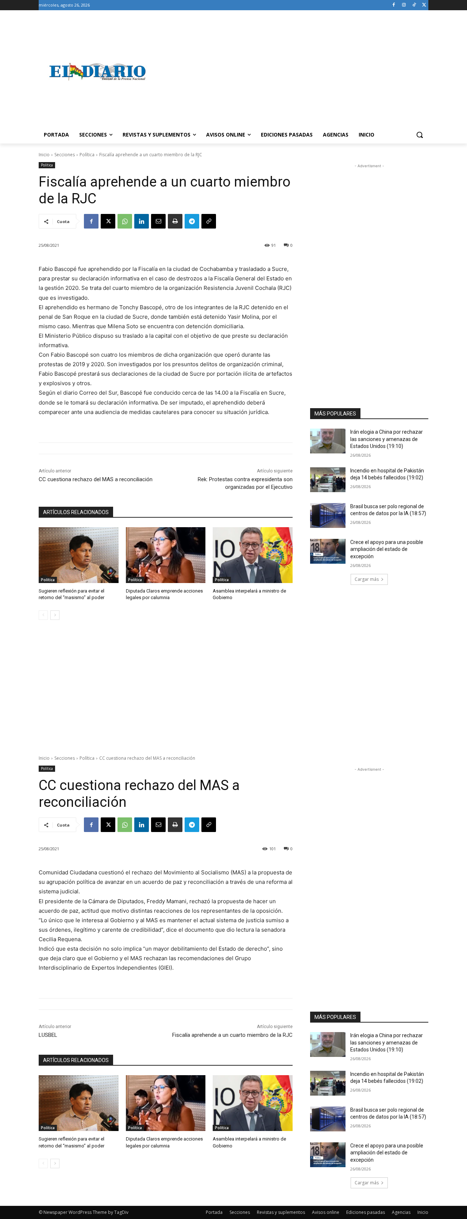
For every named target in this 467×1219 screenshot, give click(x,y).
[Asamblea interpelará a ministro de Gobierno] (253, 555)
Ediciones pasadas (365, 1212)
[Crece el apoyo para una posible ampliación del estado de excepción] (328, 551)
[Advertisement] (291, 71)
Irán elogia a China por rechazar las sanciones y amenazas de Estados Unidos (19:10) (386, 439)
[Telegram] (192, 221)
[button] (419, 134)
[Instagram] (404, 5)
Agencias (401, 1212)
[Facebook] (394, 5)
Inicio (44, 155)
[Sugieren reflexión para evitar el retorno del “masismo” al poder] (79, 555)
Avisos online (325, 1212)
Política (87, 155)
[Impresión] (175, 221)
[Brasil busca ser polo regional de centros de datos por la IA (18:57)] (328, 515)
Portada (214, 1212)
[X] (424, 5)
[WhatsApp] (124, 221)
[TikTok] (414, 5)
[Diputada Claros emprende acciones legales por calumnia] (166, 555)
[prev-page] (43, 615)
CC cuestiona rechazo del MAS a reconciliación (96, 479)
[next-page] (54, 615)
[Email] (158, 221)
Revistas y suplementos (281, 1212)
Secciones (64, 155)
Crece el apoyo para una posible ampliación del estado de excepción (386, 549)
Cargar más (367, 579)
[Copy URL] (208, 221)
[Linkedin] (141, 221)
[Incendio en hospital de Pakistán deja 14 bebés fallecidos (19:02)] (328, 479)
